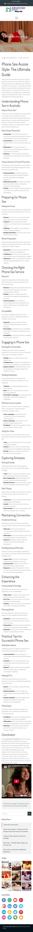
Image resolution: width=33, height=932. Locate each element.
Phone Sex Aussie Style (11, 825)
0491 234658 (16, 1)
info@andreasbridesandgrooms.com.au (16, 3)
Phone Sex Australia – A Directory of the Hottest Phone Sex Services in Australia (16, 805)
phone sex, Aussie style (13, 739)
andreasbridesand (11, 58)
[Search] (29, 814)
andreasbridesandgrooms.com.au (13, 926)
